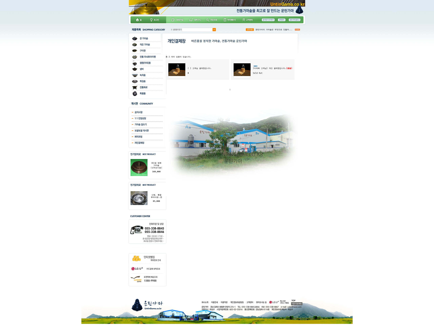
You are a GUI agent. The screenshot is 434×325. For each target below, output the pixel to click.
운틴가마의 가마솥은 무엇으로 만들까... (273, 30)
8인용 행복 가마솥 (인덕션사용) (156, 165)
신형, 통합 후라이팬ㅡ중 (156, 196)
